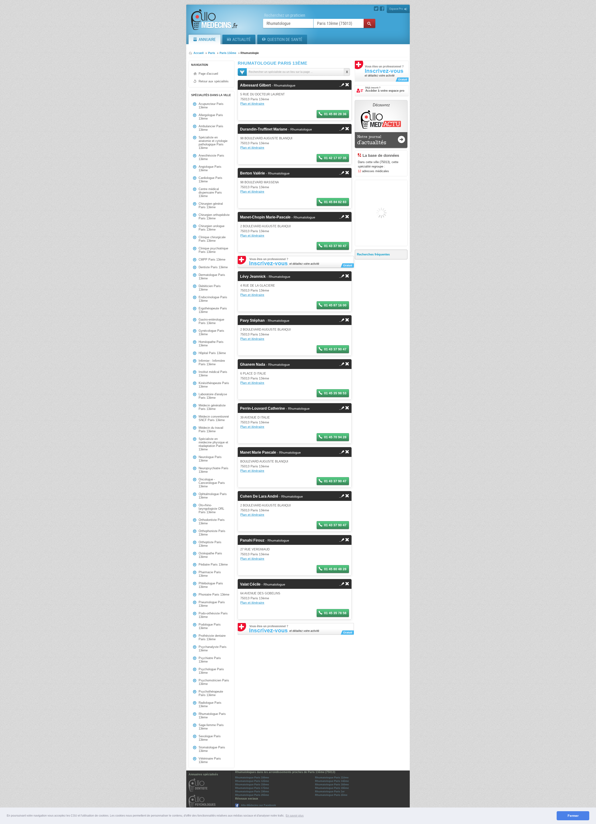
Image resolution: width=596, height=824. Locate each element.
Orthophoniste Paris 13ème (212, 532)
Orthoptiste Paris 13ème (210, 543)
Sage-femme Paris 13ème (211, 726)
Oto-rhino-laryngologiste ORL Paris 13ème (211, 508)
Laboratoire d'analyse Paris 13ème (213, 395)
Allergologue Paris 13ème (211, 116)
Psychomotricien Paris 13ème (214, 682)
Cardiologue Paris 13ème (210, 179)
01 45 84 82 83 (335, 202)
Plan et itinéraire (252, 103)
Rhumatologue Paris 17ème (252, 788)
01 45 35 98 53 (335, 393)
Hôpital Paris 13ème (212, 353)
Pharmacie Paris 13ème (210, 573)
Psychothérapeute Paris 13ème (211, 693)
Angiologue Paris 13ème (210, 168)
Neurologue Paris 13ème (210, 458)
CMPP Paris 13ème (212, 259)
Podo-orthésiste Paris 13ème (213, 615)
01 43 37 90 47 (335, 246)
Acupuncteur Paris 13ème (211, 105)
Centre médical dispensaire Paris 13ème (210, 192)
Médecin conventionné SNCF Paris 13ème (214, 418)
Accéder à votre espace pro (384, 89)
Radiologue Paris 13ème (210, 704)
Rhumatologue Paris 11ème (332, 777)
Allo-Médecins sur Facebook (258, 805)
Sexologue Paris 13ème (210, 737)
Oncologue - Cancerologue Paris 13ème (212, 483)
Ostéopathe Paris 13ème (210, 555)
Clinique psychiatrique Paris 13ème (213, 250)
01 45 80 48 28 (335, 569)
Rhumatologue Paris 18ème (332, 788)
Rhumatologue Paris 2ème (331, 795)
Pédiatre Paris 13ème (213, 564)
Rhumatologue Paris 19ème (252, 791)
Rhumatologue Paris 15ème (252, 784)
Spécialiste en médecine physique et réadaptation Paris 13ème (213, 444)
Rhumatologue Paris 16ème (332, 784)
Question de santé (284, 39)
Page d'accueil (208, 73)
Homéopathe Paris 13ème (211, 343)
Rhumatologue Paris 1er (330, 791)
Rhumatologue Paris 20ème (252, 795)
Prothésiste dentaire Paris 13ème (212, 637)
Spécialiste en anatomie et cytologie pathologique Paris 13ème (213, 143)
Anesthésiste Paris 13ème (211, 157)
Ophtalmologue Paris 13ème (213, 495)
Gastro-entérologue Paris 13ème (211, 321)
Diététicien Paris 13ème (210, 287)
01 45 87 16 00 (335, 305)
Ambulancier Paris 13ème (211, 127)
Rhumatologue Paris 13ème (212, 715)
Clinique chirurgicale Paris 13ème (212, 238)
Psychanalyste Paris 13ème (213, 648)
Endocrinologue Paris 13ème (213, 298)
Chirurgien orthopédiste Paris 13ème (214, 216)
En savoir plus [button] (295, 815)
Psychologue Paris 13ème (211, 670)
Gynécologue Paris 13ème (211, 332)
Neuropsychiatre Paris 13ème (213, 469)
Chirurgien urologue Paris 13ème (211, 227)
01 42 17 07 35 (335, 158)
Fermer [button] (573, 815)
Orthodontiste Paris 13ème (212, 521)
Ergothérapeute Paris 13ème (213, 310)
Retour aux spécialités (214, 81)
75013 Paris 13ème (254, 99)
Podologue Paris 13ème (210, 626)
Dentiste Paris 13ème (213, 267)
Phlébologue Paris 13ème (211, 585)
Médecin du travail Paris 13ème (211, 429)
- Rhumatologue (267, 85)
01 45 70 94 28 (335, 437)
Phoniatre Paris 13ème (214, 594)
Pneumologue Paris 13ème (212, 603)
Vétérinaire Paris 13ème (210, 760)
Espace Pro (396, 8)
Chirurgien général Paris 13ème (211, 205)
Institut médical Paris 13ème (213, 373)
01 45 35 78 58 (335, 613)
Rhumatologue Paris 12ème (252, 781)
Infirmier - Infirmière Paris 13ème (212, 362)
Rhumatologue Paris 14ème (332, 781)
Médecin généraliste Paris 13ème (212, 407)
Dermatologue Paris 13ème (212, 276)
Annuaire (207, 39)
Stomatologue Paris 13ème (212, 749)
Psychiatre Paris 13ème (210, 659)
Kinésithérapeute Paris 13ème (214, 384)
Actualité (241, 39)
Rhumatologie (249, 53)
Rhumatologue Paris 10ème (252, 777)
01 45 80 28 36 (335, 114)
